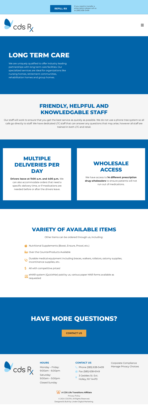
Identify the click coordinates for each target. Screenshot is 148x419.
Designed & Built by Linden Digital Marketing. (74, 401)
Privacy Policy (74, 396)
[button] (109, 25)
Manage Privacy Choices (125, 366)
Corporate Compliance (124, 363)
